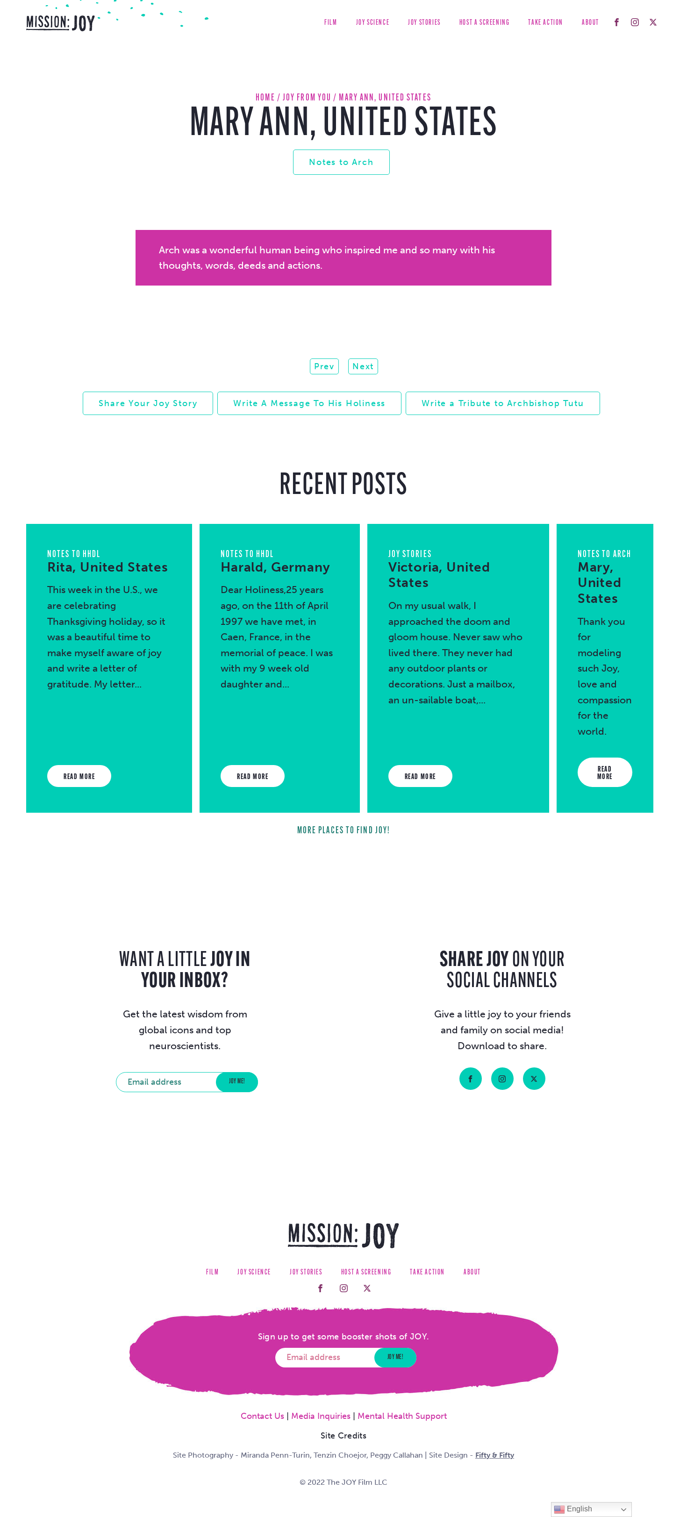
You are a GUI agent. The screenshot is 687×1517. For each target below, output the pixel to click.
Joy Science (373, 23)
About (590, 23)
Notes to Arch (341, 162)
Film (330, 23)
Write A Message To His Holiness (309, 403)
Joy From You (307, 98)
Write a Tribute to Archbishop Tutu (503, 403)
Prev (324, 366)
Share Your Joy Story (148, 403)
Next (363, 366)
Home (265, 98)
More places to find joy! (343, 831)
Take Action (545, 23)
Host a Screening (484, 23)
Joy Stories (424, 23)
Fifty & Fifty (494, 1455)
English (578, 1509)
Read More (79, 777)
